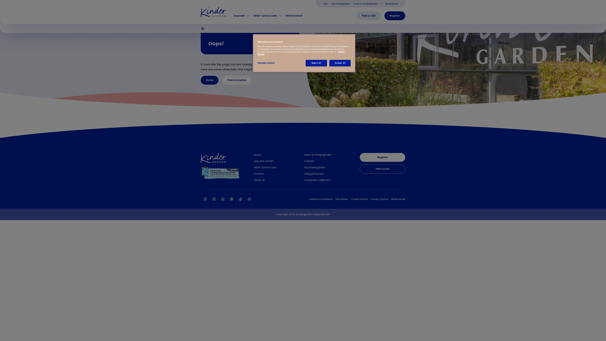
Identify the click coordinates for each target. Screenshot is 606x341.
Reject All (316, 63)
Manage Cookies (266, 63)
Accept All (340, 63)
